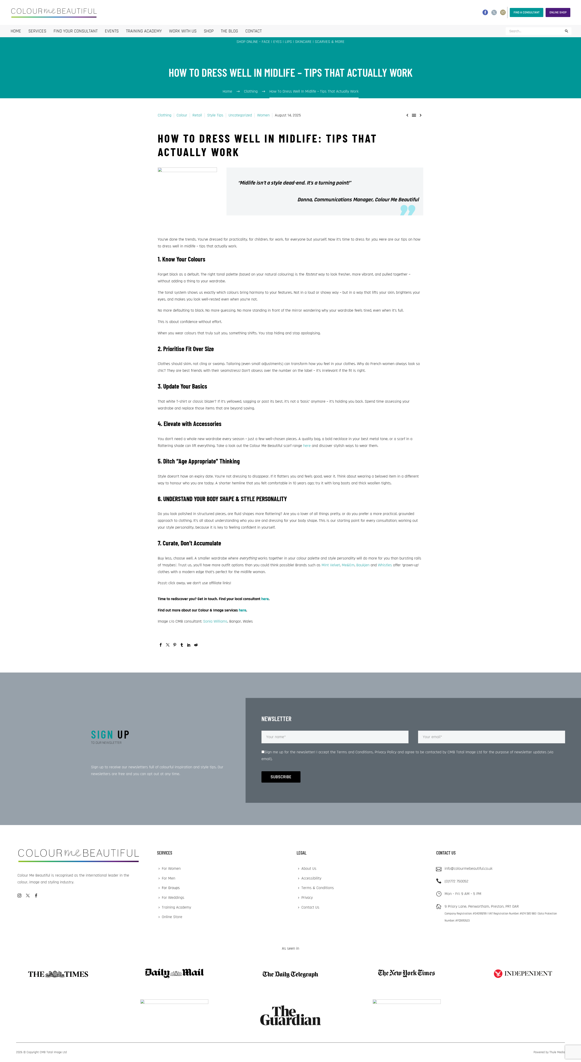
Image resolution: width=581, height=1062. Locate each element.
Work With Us (183, 31)
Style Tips (215, 115)
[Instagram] (503, 12)
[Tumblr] (182, 645)
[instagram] (19, 895)
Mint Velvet (331, 565)
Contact (253, 31)
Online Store (172, 916)
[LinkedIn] (189, 645)
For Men (168, 878)
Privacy (307, 897)
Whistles (385, 565)
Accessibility (311, 878)
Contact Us (310, 907)
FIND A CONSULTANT (526, 12)
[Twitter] (494, 12)
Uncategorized (240, 115)
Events (112, 31)
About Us (308, 868)
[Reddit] (196, 645)
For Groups (171, 887)
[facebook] (36, 895)
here (307, 445)
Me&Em (348, 565)
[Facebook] (485, 12)
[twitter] (28, 895)
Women (263, 115)
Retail (197, 115)
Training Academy (144, 31)
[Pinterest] (175, 645)
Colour (182, 115)
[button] (566, 31)
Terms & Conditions (317, 887)
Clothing (164, 115)
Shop (209, 31)
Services (37, 31)
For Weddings (173, 897)
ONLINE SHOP (557, 12)
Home (16, 31)
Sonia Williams (215, 621)
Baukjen (362, 565)
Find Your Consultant (76, 31)
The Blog (229, 31)
